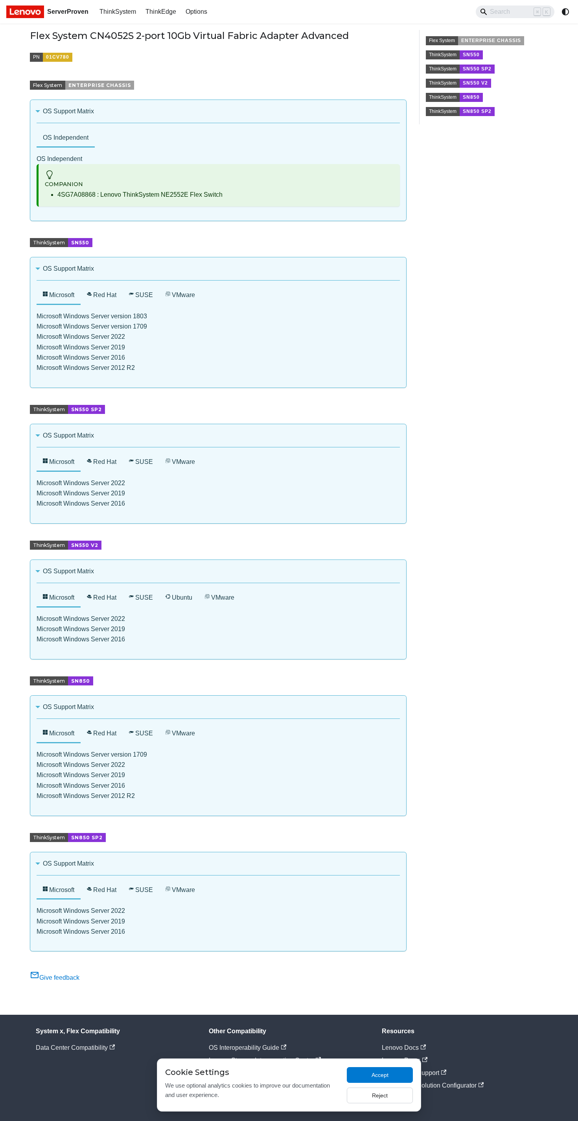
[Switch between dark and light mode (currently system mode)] (565, 12)
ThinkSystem (117, 11)
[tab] (66, 138)
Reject (380, 1095)
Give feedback (59, 977)
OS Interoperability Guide (244, 1047)
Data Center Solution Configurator (429, 1085)
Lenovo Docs (400, 1047)
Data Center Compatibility (72, 1047)
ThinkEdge (160, 11)
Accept (380, 1075)
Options (196, 11)
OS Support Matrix (68, 111)
